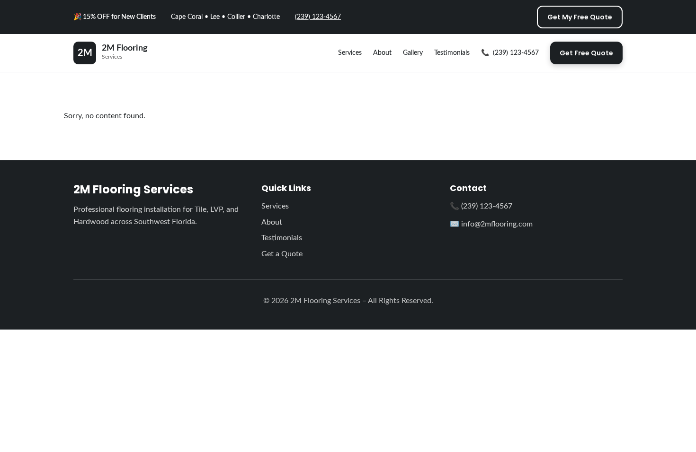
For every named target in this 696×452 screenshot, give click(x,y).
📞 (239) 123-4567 (481, 206)
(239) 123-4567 (318, 17)
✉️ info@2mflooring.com (491, 224)
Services (350, 53)
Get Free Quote (586, 53)
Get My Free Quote (579, 17)
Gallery (413, 53)
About (382, 53)
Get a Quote (282, 254)
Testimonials (452, 53)
